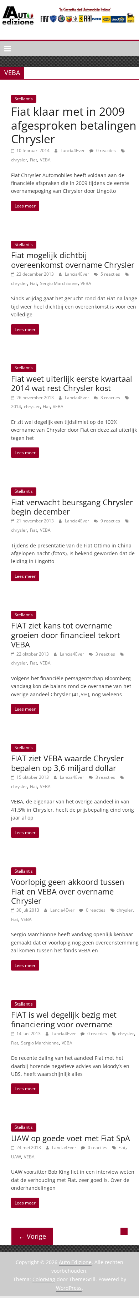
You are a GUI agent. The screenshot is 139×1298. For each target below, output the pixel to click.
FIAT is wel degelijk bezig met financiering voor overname (64, 1019)
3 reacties (109, 398)
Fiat (33, 160)
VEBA (45, 160)
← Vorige (32, 1236)
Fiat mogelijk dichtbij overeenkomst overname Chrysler (72, 260)
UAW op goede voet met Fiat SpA (70, 1138)
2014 (16, 407)
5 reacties (109, 274)
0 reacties (105, 150)
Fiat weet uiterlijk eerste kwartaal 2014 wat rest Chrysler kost (71, 383)
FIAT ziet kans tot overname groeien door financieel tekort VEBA (65, 635)
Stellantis (24, 99)
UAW (16, 1157)
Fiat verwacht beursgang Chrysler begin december (72, 507)
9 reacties (109, 521)
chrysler (19, 160)
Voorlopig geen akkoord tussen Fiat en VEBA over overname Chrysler (67, 891)
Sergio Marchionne (59, 283)
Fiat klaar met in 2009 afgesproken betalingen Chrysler (74, 125)
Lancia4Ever (73, 150)
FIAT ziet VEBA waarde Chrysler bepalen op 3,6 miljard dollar (67, 763)
